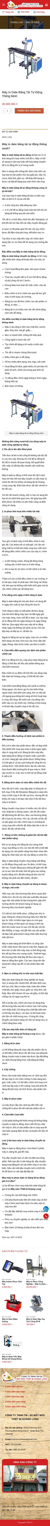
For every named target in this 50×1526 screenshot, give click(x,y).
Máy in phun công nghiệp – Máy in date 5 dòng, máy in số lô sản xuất (36, 1283)
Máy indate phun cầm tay (12, 1283)
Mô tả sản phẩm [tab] (10, 132)
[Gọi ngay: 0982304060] (46, 1216)
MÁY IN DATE (33, 22)
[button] (3, 4)
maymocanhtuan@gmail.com (24, 1439)
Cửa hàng (41, 12)
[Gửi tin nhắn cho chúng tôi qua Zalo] (46, 1208)
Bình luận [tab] (7, 137)
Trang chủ (9, 12)
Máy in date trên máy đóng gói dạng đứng (12, 1358)
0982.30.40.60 (19, 1449)
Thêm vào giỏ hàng (29, 111)
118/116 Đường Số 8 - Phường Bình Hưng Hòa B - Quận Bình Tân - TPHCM (25, 1431)
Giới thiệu (25, 12)
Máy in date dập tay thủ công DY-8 (35, 1320)
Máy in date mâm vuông (9, 1320)
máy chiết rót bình (25, 1506)
